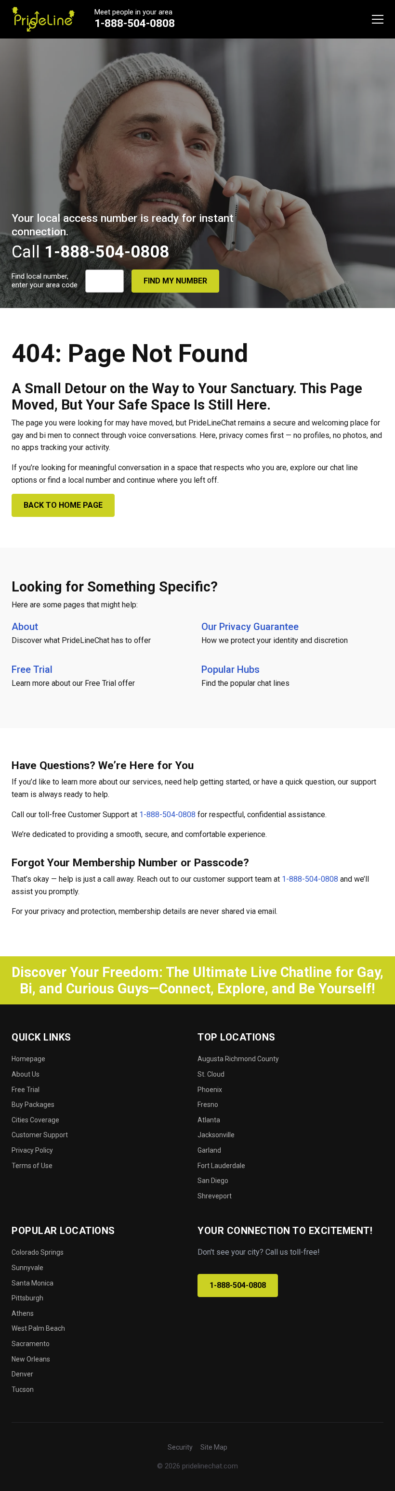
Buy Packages (33, 1104)
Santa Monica (32, 1283)
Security (180, 1447)
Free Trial (32, 669)
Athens (23, 1313)
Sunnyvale (27, 1268)
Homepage (28, 1059)
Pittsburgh (27, 1298)
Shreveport (215, 1196)
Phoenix (210, 1089)
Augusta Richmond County (238, 1059)
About (25, 626)
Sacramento (31, 1344)
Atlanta (209, 1120)
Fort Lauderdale (221, 1166)
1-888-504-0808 (134, 23)
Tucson (23, 1389)
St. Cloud (211, 1074)
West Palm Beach (38, 1328)
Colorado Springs (38, 1252)
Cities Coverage (35, 1120)
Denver (22, 1374)
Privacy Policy (32, 1150)
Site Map (213, 1447)
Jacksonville (216, 1135)
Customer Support (40, 1135)
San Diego (213, 1180)
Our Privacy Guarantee (250, 626)
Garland (209, 1150)
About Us (26, 1074)
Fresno (208, 1104)
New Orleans (31, 1359)
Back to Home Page (63, 505)
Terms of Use (32, 1166)
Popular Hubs (230, 669)
